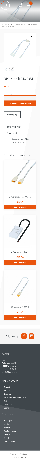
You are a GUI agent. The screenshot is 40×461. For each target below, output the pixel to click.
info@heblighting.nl (11, 372)
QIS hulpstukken (30, 24)
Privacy (13, 454)
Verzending (8, 404)
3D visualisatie (9, 441)
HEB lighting (5, 24)
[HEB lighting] (5, 5)
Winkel (6, 438)
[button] (32, 37)
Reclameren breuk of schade (15, 397)
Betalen (6, 401)
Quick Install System (17, 24)
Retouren (7, 394)
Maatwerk (7, 424)
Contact (7, 387)
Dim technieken (10, 431)
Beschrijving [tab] (12, 115)
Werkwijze (8, 420)
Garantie (7, 390)
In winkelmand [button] (20, 207)
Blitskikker (22, 457)
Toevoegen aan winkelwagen (20, 103)
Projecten (7, 434)
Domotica (7, 427)
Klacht (6, 408)
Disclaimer (24, 454)
